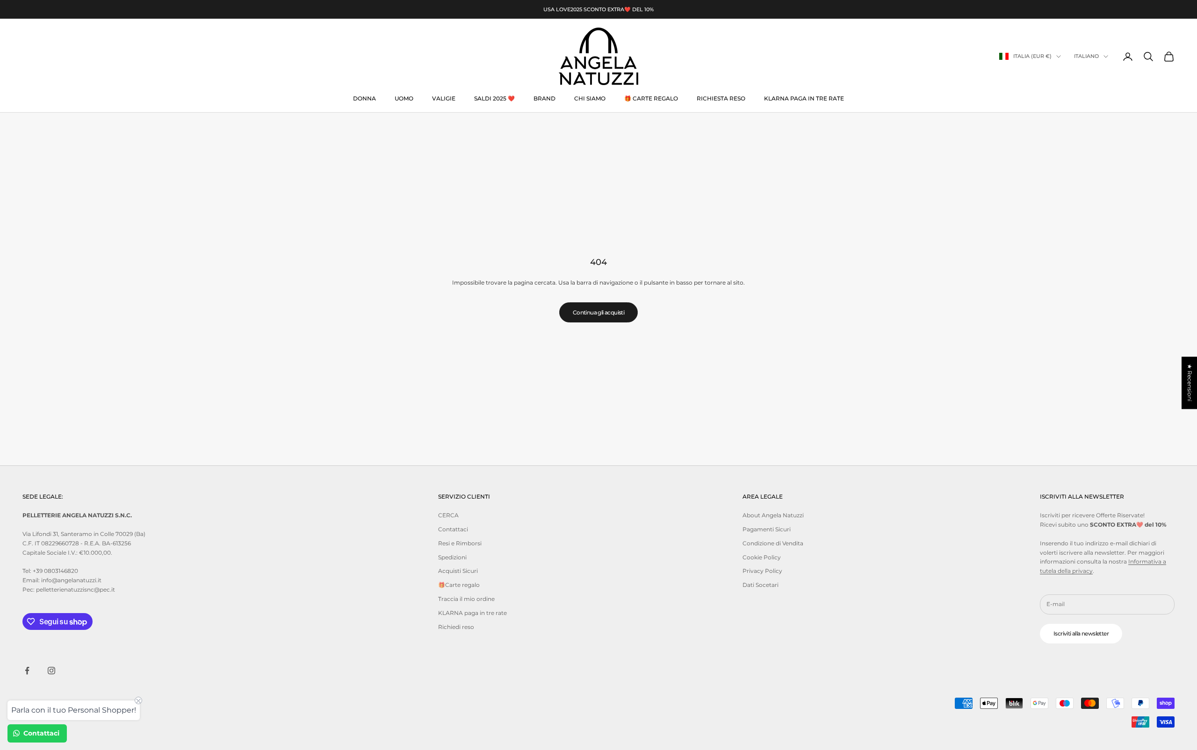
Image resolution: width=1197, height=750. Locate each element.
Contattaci (453, 529)
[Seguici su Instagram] (51, 670)
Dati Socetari (761, 584)
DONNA (364, 98)
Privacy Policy (762, 570)
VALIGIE (443, 98)
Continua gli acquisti (598, 312)
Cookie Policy (762, 557)
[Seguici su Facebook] (27, 670)
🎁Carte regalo (459, 584)
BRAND (544, 98)
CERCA (448, 515)
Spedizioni (452, 557)
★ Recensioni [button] (1189, 382)
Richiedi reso (456, 626)
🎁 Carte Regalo (651, 98)
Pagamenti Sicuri (767, 529)
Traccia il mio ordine (466, 598)
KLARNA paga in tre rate (804, 98)
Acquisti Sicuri (458, 570)
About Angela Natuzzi (773, 515)
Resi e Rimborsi (460, 543)
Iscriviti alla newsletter (1081, 633)
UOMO (404, 98)
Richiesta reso (721, 98)
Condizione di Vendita (773, 543)
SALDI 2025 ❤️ (494, 98)
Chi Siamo (590, 98)
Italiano (1086, 56)
